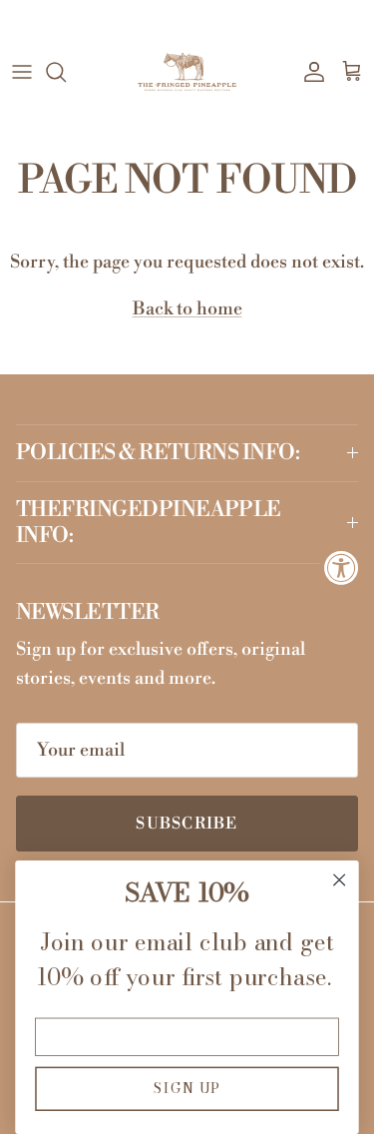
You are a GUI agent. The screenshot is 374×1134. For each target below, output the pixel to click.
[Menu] (22, 72)
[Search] (66, 72)
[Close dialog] (339, 879)
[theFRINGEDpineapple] (187, 72)
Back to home (187, 308)
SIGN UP (187, 1088)
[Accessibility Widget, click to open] (341, 567)
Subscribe (187, 824)
